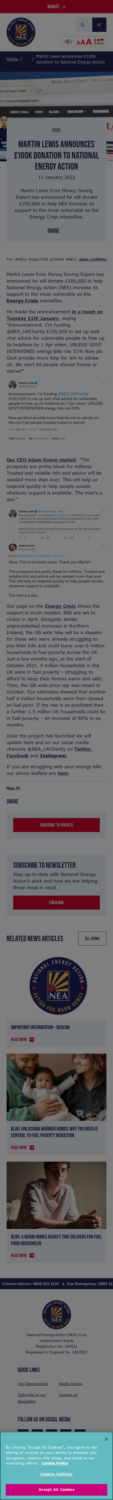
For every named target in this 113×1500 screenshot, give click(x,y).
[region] (56, 1466)
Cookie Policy (55, 1463)
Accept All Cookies (56, 1489)
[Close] (106, 1439)
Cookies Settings (56, 1474)
